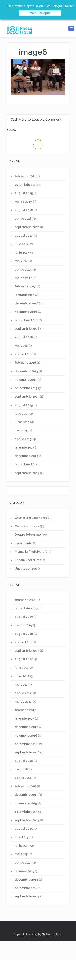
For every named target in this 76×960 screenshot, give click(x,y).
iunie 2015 (22, 422)
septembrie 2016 (27, 328)
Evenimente (23, 543)
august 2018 (24, 210)
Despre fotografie (28, 534)
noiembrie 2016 (26, 312)
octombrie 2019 (26, 184)
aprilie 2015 (23, 439)
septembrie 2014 (27, 473)
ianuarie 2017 (24, 294)
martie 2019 (23, 201)
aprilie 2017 (23, 269)
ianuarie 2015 (24, 447)
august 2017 (24, 235)
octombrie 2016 (26, 320)
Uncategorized (26, 568)
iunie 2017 (22, 252)
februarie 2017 (25, 286)
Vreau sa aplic (40, 13)
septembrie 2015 (27, 396)
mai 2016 (21, 345)
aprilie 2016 (23, 354)
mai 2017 (21, 261)
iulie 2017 (21, 244)
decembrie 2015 (26, 371)
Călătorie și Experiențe (31, 517)
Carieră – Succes (27, 526)
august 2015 (24, 405)
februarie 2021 (25, 176)
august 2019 (24, 193)
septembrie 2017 (27, 227)
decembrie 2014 (26, 456)
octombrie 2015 (26, 388)
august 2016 (24, 337)
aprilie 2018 (23, 218)
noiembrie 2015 (26, 379)
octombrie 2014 (26, 464)
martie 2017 (23, 278)
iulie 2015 (21, 413)
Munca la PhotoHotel (30, 551)
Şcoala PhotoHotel (28, 560)
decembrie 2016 (26, 303)
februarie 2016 (25, 362)
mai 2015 (21, 430)
